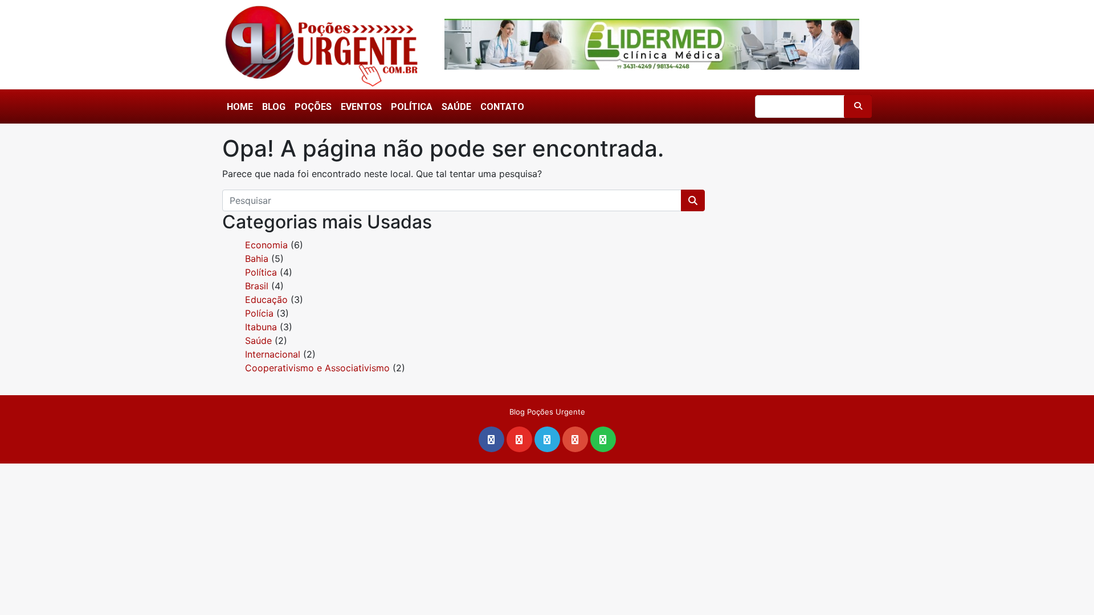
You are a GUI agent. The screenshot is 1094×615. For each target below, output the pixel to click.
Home (240, 106)
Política (411, 106)
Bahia (256, 258)
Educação (266, 299)
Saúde (456, 106)
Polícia (259, 313)
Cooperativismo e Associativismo (317, 368)
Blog (273, 106)
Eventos (361, 106)
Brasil (256, 286)
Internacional (272, 354)
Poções (313, 106)
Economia (266, 245)
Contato (502, 106)
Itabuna (261, 327)
